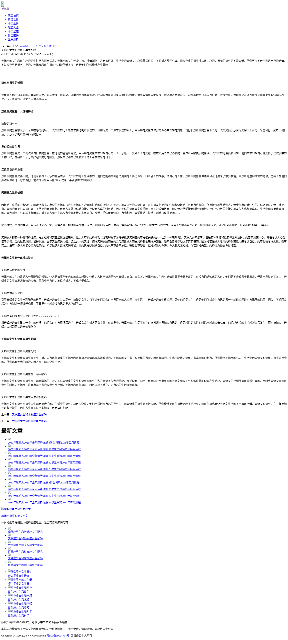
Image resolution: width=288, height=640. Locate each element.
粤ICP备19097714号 (57, 635)
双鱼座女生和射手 (18, 615)
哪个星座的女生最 (18, 583)
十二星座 (35, 46)
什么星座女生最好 (18, 575)
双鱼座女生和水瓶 (18, 599)
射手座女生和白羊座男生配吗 (29, 421)
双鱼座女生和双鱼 (18, 591)
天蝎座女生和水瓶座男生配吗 (29, 414)
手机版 (5, 8)
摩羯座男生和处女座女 (14, 515)
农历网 (24, 46)
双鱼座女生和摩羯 (18, 607)
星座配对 (49, 46)
